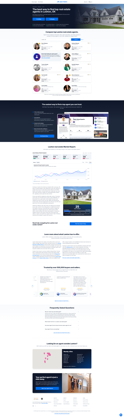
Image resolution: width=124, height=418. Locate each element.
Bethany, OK (66, 354)
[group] (62, 285)
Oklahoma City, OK (80, 357)
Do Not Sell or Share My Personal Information (62, 413)
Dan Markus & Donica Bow (63, 293)
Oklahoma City (70, 247)
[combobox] (55, 39)
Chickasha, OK (66, 357)
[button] (45, 358)
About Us (85, 1)
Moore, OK (66, 361)
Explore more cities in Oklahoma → (70, 366)
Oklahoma (39, 6)
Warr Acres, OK (80, 358)
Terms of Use (85, 401)
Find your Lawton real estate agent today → (71, 257)
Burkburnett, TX (66, 355)
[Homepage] (62, 2)
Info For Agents (66, 401)
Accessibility (85, 405)
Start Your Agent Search (47, 388)
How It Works (56, 399)
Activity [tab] (38, 162)
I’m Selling (38, 19)
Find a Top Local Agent (45, 57)
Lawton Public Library (44, 257)
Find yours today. (44, 403)
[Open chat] (120, 414)
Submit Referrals (66, 403)
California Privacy (86, 403)
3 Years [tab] (86, 162)
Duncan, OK (66, 358)
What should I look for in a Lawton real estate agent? (56, 321)
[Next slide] (91, 286)
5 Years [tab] (90, 162)
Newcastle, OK (79, 354)
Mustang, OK (66, 362)
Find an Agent (34, 1)
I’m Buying (52, 19)
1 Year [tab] (83, 162)
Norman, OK (79, 355)
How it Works (40, 1)
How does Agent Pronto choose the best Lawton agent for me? (58, 325)
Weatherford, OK (80, 359)
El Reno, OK (66, 359)
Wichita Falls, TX (80, 361)
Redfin (39, 183)
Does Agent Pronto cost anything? (52, 329)
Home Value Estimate (57, 403)
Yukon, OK (79, 362)
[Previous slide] (32, 286)
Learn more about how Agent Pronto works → (62, 332)
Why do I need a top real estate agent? (53, 311)
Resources (55, 401)
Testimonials (75, 403)
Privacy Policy (85, 399)
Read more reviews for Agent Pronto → (62, 300)
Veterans (55, 405)
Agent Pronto (35, 6)
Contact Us (75, 401)
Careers (74, 405)
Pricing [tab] (34, 162)
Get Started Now (44, 136)
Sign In (91, 1)
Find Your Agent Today (80, 223)
